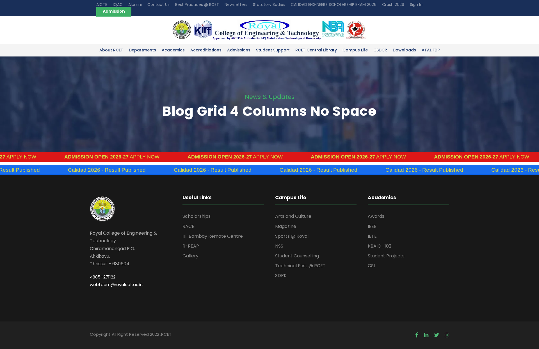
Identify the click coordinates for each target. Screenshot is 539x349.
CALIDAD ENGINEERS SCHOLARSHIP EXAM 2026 (333, 4)
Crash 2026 (393, 4)
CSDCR (380, 50)
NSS (279, 246)
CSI (371, 265)
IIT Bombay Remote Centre (212, 236)
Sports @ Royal (292, 236)
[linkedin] (426, 335)
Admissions (238, 50)
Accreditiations (205, 50)
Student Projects (386, 256)
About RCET (111, 50)
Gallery (190, 256)
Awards (376, 216)
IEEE (372, 226)
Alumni (135, 4)
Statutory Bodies (269, 4)
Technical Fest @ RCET (300, 265)
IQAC (118, 4)
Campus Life (355, 50)
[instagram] (447, 335)
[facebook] (416, 335)
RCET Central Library (316, 50)
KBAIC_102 (379, 246)
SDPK (281, 275)
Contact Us (158, 4)
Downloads (404, 50)
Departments (142, 50)
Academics (173, 50)
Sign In (416, 4)
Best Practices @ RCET (197, 4)
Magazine (285, 226)
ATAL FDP (431, 50)
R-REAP (190, 246)
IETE (372, 236)
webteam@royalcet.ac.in (116, 284)
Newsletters (236, 4)
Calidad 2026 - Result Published (88, 170)
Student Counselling (297, 256)
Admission (114, 11)
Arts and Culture (293, 216)
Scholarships (196, 216)
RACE (188, 226)
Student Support (273, 50)
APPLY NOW (93, 157)
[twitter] (436, 335)
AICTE (101, 4)
